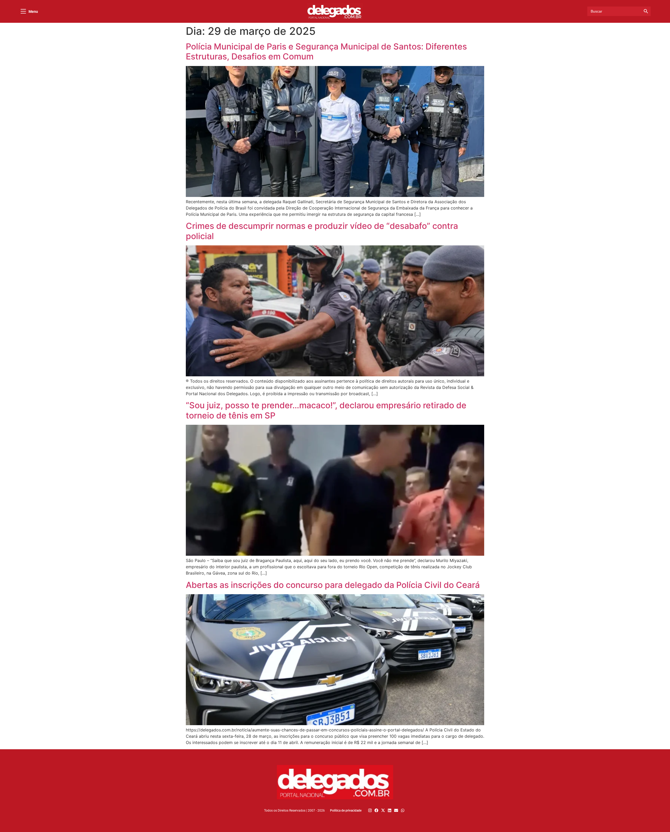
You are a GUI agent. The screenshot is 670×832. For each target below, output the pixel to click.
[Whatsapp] (402, 810)
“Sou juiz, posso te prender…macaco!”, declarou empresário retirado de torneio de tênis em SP (326, 410)
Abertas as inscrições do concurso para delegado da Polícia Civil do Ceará (333, 585)
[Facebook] (376, 810)
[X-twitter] (383, 810)
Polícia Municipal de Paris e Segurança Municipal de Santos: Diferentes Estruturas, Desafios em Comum (326, 51)
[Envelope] (396, 810)
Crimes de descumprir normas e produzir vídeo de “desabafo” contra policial (322, 231)
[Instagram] (370, 810)
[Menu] (23, 11)
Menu (33, 11)
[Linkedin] (389, 810)
